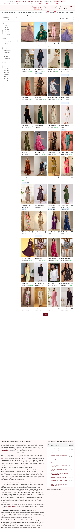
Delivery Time (5, 17)
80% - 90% (6, 80)
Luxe (63, 12)
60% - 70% (6, 76)
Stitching (15, 3)
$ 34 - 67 (6, 27)
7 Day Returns (9, 3)
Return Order (25, 3)
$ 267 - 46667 (7, 33)
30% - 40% (6, 70)
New (2, 12)
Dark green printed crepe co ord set (59, 452)
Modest (59, 12)
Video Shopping (53, 3)
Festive (53, 12)
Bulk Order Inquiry (36, 3)
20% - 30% (6, 68)
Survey (29, 3)
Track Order (19, 3)
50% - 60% (6, 74)
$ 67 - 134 (6, 29)
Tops (5, 54)
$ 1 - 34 (5, 25)
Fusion (66, 12)
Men (33, 12)
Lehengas (11, 12)
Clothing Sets (7, 56)
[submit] (55, 7)
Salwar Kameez (18, 12)
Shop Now (28, 39)
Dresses (5, 46)
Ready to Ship (7, 19)
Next (46, 314)
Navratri (46, 12)
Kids (36, 12)
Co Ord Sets (7, 43)
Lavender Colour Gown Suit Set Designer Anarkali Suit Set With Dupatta (58, 461)
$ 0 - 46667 (7, 34)
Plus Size (71, 12)
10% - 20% (6, 67)
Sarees (6, 12)
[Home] (37, 7)
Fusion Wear (7, 58)
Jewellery (28, 12)
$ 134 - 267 (6, 31)
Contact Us (4, 3)
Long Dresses (7, 52)
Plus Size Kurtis (7, 50)
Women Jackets (7, 48)
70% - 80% (6, 78)
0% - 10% (6, 65)
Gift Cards (45, 3)
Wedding (40, 12)
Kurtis (24, 12)
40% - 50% (6, 72)
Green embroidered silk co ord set (58, 477)
